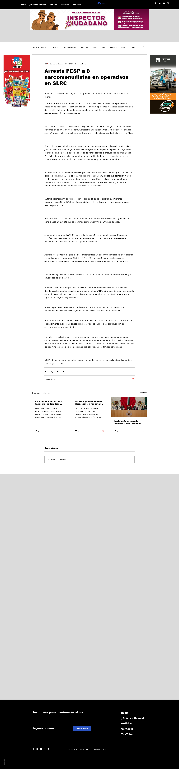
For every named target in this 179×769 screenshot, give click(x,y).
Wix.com (106, 749)
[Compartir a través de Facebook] (45, 371)
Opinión (113, 47)
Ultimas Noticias (69, 47)
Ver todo (143, 393)
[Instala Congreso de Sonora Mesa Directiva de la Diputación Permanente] (129, 407)
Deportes (84, 47)
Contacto (127, 728)
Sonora (55, 47)
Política (124, 47)
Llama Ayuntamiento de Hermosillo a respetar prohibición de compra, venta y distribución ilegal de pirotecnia (89, 402)
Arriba (5, 762)
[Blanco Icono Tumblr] (172, 3)
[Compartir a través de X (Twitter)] (51, 371)
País (103, 47)
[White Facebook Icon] (33, 748)
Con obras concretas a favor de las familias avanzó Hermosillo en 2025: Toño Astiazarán (48, 402)
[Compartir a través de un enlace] (63, 371)
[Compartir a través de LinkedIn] (57, 371)
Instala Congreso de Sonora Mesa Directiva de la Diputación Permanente (127, 422)
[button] (143, 47)
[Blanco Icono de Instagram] (168, 3)
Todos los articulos (39, 47)
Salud (95, 47)
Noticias (126, 723)
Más (133, 47)
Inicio (125, 712)
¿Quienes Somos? (132, 718)
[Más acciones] (133, 63)
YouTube (126, 734)
